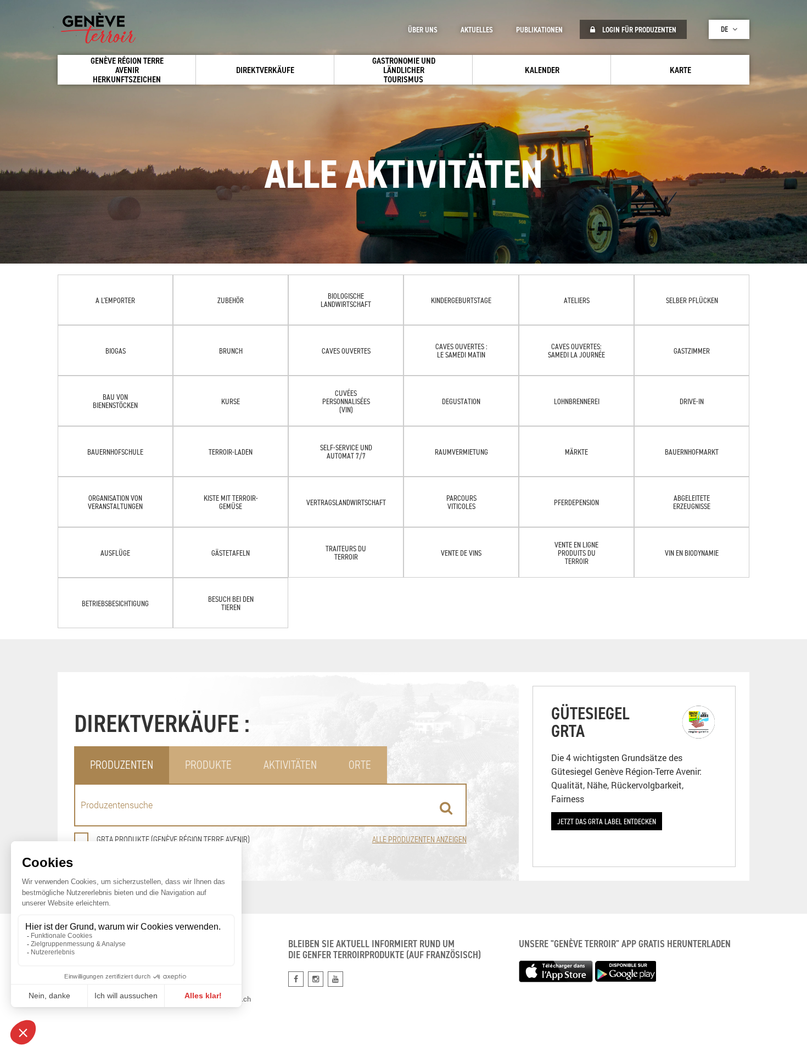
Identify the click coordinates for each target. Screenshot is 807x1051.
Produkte (208, 764)
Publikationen (539, 30)
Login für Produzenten (638, 30)
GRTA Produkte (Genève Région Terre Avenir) (173, 839)
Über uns (423, 30)
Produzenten (121, 764)
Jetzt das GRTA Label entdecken (606, 821)
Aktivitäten (290, 764)
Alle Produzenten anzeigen (419, 839)
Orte (360, 764)
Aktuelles (477, 30)
